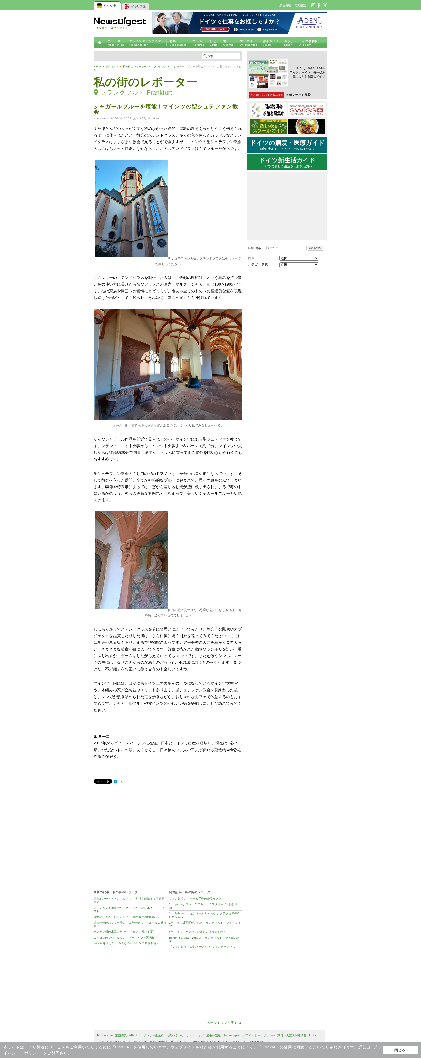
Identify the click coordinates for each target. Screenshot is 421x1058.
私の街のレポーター (135, 66)
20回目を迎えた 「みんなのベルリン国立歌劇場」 (126, 943)
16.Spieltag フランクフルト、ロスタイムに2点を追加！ (203, 906)
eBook (133, 1035)
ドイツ (108, 5)
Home (97, 66)
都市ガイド (112, 66)
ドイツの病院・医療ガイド (287, 145)
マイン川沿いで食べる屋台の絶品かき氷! (196, 898)
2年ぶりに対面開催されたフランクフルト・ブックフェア (205, 924)
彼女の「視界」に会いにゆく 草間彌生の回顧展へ (126, 916)
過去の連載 (213, 1035)
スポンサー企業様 (280, 95)
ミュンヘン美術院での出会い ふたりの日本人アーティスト (129, 909)
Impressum (105, 1035)
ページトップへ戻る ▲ (224, 1023)
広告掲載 (285, 5)
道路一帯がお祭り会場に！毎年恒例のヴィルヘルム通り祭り (130, 924)
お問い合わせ (175, 1035)
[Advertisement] (168, 834)
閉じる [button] (399, 1050)
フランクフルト (160, 66)
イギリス (136, 5)
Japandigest (231, 1035)
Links (313, 1035)
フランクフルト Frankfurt (136, 92)
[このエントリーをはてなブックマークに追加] (115, 782)
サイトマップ (195, 1035)
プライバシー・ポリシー (259, 1035)
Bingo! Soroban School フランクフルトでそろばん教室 (204, 939)
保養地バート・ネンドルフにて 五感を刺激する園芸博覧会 (129, 900)
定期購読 (300, 5)
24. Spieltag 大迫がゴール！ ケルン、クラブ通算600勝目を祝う (204, 915)
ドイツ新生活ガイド (287, 162)
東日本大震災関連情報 (292, 1035)
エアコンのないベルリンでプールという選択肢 (124, 937)
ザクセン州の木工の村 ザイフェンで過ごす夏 (123, 931)
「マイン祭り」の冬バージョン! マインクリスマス (202, 946)
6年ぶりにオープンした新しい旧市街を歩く (197, 931)
